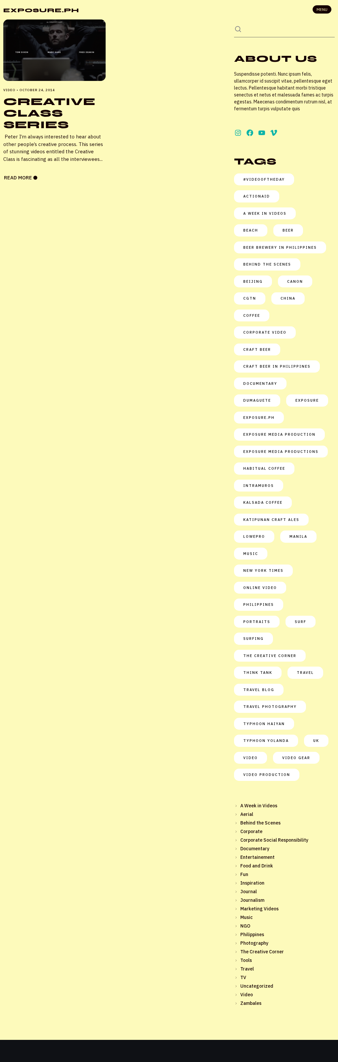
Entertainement (257, 857)
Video (250, 757)
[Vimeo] (274, 133)
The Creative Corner (269, 655)
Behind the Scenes (260, 823)
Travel (247, 969)
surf (300, 621)
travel (305, 672)
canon (295, 281)
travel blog (258, 689)
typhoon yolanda (266, 740)
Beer (288, 230)
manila (298, 536)
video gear (296, 757)
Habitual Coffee (264, 468)
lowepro (254, 536)
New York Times (263, 570)
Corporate (251, 831)
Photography (254, 943)
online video (260, 587)
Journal (248, 892)
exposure (307, 400)
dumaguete (257, 400)
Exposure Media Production (279, 434)
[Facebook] (250, 133)
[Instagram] (238, 133)
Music (246, 917)
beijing (253, 281)
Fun (244, 874)
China (288, 298)
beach (250, 230)
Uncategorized (256, 986)
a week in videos (265, 213)
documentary (260, 383)
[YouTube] (262, 133)
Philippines (258, 604)
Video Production (266, 774)
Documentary (254, 849)
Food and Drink (256, 866)
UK (316, 740)
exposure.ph (259, 417)
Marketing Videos (259, 909)
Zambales (250, 1003)
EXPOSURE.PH (41, 10)
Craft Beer (257, 349)
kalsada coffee (263, 502)
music (250, 553)
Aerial (246, 814)
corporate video (265, 332)
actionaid (256, 196)
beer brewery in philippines (280, 247)
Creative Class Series (49, 113)
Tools (246, 960)
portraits (256, 621)
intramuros (258, 485)
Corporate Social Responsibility (274, 840)
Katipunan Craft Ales (271, 519)
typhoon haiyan (264, 723)
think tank (257, 672)
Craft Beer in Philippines (277, 366)
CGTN (249, 298)
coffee (251, 315)
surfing (253, 638)
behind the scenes (267, 264)
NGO (245, 926)
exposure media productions (281, 451)
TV (243, 977)
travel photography (270, 706)
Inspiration (252, 883)
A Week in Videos (258, 806)
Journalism (252, 900)
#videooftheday (264, 179)
